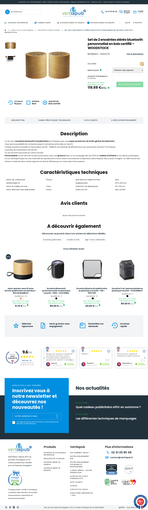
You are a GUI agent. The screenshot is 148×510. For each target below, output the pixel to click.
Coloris (92, 64)
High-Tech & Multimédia (22, 30)
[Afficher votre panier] (135, 12)
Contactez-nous (79, 489)
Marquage (94, 70)
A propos (137, 23)
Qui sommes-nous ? (80, 453)
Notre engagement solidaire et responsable (79, 464)
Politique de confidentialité (93, 507)
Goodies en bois (73, 240)
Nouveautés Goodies (54, 458)
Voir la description (134, 54)
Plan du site (48, 507)
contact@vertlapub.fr (121, 457)
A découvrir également (124, 120)
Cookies (78, 507)
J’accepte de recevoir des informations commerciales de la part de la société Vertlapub (37, 422)
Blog (127, 23)
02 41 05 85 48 (121, 452)
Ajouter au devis (131, 84)
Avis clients (91, 120)
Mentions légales (61, 507)
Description (18, 120)
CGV (71, 507)
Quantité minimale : (98, 76)
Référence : (93, 54)
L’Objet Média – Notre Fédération (81, 471)
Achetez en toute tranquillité (79, 477)
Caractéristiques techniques (54, 120)
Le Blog (73, 486)
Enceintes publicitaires (49, 30)
